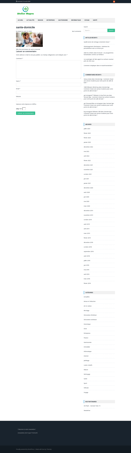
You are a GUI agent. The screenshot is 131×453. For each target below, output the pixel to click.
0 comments (77, 31)
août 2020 (87, 192)
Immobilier (87, 347)
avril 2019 (86, 229)
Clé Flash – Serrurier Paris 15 (92, 406)
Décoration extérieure (90, 319)
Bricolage (86, 310)
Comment (19, 58)
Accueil (20, 20)
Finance (86, 338)
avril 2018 (86, 274)
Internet (86, 356)
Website (18, 96)
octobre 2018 (88, 247)
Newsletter (87, 410)
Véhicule (86, 388)
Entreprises (51, 20)
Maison (40, 20)
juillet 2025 (87, 128)
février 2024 (87, 138)
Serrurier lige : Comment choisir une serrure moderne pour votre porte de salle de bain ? (98, 80)
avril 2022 (86, 156)
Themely (49, 449)
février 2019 (87, 238)
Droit (85, 328)
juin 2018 (86, 265)
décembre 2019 (88, 210)
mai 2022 (86, 151)
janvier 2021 (87, 183)
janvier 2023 (87, 142)
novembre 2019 (88, 215)
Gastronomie (63, 20)
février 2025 (87, 133)
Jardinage (86, 360)
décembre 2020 (88, 188)
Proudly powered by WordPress (25, 449)
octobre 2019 (88, 219)
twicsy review (88, 79)
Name (18, 81)
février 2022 (87, 160)
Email (18, 89)
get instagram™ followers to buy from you (96, 95)
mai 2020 (86, 201)
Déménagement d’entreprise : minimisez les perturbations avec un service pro (96, 47)
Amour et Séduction (90, 301)
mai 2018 (86, 270)
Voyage (86, 20)
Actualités (30, 20)
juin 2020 (86, 197)
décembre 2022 (88, 147)
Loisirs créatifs (88, 365)
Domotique (87, 324)
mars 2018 (87, 279)
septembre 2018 (88, 251)
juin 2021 (86, 179)
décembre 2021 (88, 165)
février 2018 (87, 283)
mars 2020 (87, 206)
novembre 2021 (88, 169)
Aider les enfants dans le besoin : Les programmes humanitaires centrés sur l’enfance (98, 53)
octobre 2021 (88, 174)
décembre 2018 (88, 242)
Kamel (19, 31)
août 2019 (87, 224)
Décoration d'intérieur (90, 315)
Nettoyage (87, 374)
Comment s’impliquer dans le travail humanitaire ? (98, 65)
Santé (95, 20)
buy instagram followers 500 (92, 111)
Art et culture (88, 306)
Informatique (76, 20)
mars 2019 (87, 233)
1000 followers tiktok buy (91, 87)
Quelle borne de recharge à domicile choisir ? (97, 42)
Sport (85, 383)
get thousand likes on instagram (93, 103)
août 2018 (87, 256)
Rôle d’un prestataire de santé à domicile (28, 49)
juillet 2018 (87, 260)
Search (86, 27)
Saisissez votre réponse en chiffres (26, 104)
